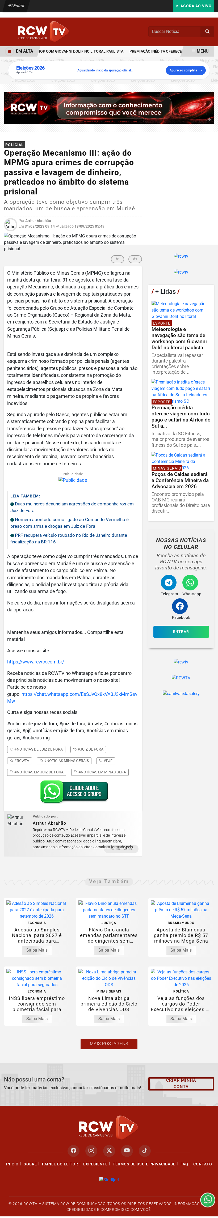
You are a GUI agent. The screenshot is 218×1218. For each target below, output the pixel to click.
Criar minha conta (181, 1083)
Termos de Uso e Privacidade (144, 1164)
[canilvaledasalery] (181, 694)
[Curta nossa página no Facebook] (73, 1151)
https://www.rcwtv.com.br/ (35, 662)
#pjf (107, 761)
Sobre (30, 1164)
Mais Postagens (109, 1043)
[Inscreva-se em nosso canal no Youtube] (127, 1151)
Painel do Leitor (60, 1164)
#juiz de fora (90, 749)
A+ (135, 259)
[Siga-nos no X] (109, 1151)
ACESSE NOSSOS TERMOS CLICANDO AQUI (98, 1211)
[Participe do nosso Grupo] (73, 793)
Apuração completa (183, 70)
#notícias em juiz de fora (39, 772)
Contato (202, 1164)
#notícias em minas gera (102, 772)
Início (12, 1164)
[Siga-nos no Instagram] (91, 1151)
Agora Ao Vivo (195, 6)
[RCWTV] (44, 31)
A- (117, 259)
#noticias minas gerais (66, 761)
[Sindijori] (109, 1180)
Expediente (95, 1164)
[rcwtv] (109, 107)
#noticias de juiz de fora (38, 749)
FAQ (184, 1164)
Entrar (18, 5)
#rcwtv (21, 761)
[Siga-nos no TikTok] (145, 1151)
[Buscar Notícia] (207, 31)
